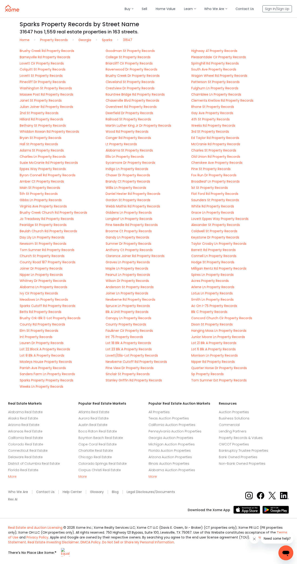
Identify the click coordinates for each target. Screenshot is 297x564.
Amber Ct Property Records (42, 181)
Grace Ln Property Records (212, 212)
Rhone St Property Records (212, 106)
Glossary (97, 492)
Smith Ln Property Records (212, 299)
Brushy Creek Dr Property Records (133, 75)
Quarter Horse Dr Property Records (219, 368)
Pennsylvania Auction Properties (174, 431)
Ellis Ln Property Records (125, 156)
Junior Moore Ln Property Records (218, 337)
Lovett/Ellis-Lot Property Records (132, 355)
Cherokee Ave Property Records (216, 162)
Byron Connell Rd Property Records (47, 175)
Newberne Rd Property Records (130, 299)
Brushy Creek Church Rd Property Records (53, 212)
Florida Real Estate (23, 470)
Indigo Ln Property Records (127, 169)
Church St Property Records (42, 256)
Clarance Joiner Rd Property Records (135, 256)
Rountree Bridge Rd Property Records (135, 94)
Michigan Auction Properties (171, 444)
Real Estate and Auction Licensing (35, 527)
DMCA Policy (90, 542)
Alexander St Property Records (215, 224)
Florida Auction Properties (169, 450)
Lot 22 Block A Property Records (45, 349)
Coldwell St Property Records (214, 231)
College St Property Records (128, 57)
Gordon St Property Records (128, 200)
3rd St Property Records (210, 131)
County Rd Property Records (42, 324)
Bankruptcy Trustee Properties (243, 450)
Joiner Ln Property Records (127, 293)
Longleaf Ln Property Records (129, 218)
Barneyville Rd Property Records (45, 57)
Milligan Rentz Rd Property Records (218, 268)
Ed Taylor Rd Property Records (215, 137)
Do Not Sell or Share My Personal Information (138, 542)
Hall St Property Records (39, 144)
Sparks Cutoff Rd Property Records (47, 305)
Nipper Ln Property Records (41, 274)
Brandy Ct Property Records (128, 181)
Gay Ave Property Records (212, 113)
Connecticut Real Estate (28, 450)
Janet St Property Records (41, 100)
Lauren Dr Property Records (42, 343)
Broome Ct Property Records (129, 231)
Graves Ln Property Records (128, 262)
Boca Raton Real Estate (97, 431)
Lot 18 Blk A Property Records (128, 343)
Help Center (72, 492)
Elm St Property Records (39, 330)
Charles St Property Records (213, 150)
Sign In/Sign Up (277, 8)
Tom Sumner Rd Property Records (47, 250)
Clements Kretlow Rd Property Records (222, 100)
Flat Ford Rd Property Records (214, 193)
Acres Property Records (210, 280)
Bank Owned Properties (238, 457)
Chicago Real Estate (95, 457)
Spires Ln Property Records (212, 274)
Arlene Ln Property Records (212, 287)
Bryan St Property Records (40, 137)
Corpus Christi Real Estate (99, 470)
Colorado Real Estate (25, 444)
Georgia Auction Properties (170, 437)
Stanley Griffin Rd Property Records (134, 380)
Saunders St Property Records (215, 200)
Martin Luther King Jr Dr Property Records (138, 125)
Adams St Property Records (42, 150)
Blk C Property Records (209, 311)
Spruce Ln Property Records (128, 305)
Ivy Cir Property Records (39, 293)
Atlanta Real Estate (93, 412)
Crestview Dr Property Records (130, 88)
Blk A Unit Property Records (127, 311)
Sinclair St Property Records (128, 374)
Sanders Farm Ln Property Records (47, 374)
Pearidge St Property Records (43, 224)
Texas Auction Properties (168, 418)
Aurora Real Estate (93, 418)
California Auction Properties (171, 424)
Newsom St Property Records (43, 243)
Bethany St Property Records (43, 125)
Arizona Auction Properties (170, 457)
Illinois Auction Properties (168, 463)
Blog (115, 492)
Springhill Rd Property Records (215, 63)
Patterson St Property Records (215, 82)
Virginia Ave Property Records (43, 206)
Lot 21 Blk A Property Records (213, 343)
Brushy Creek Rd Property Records (47, 50)
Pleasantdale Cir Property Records (218, 57)
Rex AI (12, 499)
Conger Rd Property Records (128, 137)
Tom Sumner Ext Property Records (219, 380)
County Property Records (126, 324)
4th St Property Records (210, 119)
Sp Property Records (207, 374)
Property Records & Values (241, 437)
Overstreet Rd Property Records (131, 106)
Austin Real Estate (92, 424)
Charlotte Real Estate (95, 450)
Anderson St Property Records (130, 287)
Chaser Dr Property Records (128, 175)
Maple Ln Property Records (127, 268)
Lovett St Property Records (41, 75)
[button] (129, 9)
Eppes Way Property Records (43, 169)
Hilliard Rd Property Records (41, 119)
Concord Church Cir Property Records (221, 318)
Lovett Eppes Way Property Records (220, 218)
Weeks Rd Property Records (213, 125)
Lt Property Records (121, 144)
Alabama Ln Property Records (43, 287)
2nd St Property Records (39, 113)
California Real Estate (25, 437)
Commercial (229, 424)
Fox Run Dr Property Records (213, 175)
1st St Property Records (209, 187)
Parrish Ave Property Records (43, 368)
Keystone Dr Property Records (215, 237)
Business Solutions (234, 418)
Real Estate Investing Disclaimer (53, 542)
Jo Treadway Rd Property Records (47, 218)
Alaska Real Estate (23, 418)
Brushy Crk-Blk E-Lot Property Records (50, 318)
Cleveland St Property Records (130, 82)
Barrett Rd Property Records (213, 250)
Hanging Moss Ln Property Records (218, 330)
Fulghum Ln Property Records (214, 88)
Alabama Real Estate (25, 412)
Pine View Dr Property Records (130, 368)
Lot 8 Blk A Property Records (42, 355)
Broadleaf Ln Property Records (215, 181)
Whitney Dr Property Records (43, 280)
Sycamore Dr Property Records (130, 162)
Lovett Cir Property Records (42, 63)
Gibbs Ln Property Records (41, 200)
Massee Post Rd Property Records (46, 94)
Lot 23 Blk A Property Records (129, 349)
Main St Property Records (40, 187)
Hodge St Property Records (212, 262)
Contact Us (45, 492)
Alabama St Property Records (129, 150)
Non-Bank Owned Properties (242, 463)
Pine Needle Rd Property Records (132, 224)
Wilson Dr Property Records (127, 280)
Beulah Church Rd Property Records (48, 231)
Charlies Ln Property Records (43, 156)
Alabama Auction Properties (171, 470)
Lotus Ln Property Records (212, 293)
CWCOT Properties (234, 444)
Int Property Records (36, 337)
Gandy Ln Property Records (127, 237)
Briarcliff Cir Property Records (129, 63)
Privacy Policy (37, 537)
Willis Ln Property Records (126, 187)
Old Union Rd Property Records (215, 156)
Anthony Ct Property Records (129, 250)
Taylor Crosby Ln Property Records (218, 243)
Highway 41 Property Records (214, 50)
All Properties (159, 412)
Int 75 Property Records (124, 337)
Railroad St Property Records (128, 119)
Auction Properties (234, 412)
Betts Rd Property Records (40, 311)
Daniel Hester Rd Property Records (133, 193)
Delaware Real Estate (25, 457)
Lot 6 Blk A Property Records (213, 349)
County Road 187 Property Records (47, 262)
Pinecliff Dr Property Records (43, 82)
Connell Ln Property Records (213, 256)
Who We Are (18, 492)
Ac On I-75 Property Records (214, 305)
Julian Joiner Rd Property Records (46, 106)
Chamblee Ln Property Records (216, 94)
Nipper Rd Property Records (213, 361)
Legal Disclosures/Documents (151, 492)
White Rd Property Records (212, 206)
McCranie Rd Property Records (215, 144)
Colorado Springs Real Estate (102, 463)
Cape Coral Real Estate (97, 444)
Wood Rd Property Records (127, 131)
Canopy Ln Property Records (128, 318)
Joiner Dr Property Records (41, 268)
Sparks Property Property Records (46, 380)
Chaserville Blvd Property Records (132, 100)
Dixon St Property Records (212, 324)
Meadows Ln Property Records (44, 299)
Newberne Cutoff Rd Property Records (136, 361)
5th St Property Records (39, 193)
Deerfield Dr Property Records (129, 113)
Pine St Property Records (211, 169)
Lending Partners (232, 431)
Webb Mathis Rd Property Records (133, 206)
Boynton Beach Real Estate (100, 437)
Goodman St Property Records (130, 50)
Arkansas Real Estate (25, 431)
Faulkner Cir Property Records (129, 330)
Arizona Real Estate (23, 424)
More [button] (12, 477)
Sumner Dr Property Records (128, 243)
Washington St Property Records (46, 88)
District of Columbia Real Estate (34, 463)
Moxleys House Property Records (46, 361)
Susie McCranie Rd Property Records (49, 162)
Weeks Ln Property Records (41, 386)
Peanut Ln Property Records (128, 274)
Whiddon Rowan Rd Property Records (49, 131)
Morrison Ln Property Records (214, 355)
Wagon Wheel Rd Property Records (219, 75)
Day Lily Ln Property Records (42, 237)
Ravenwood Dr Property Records (131, 69)
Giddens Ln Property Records (129, 212)
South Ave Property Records (213, 69)
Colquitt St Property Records (42, 69)
